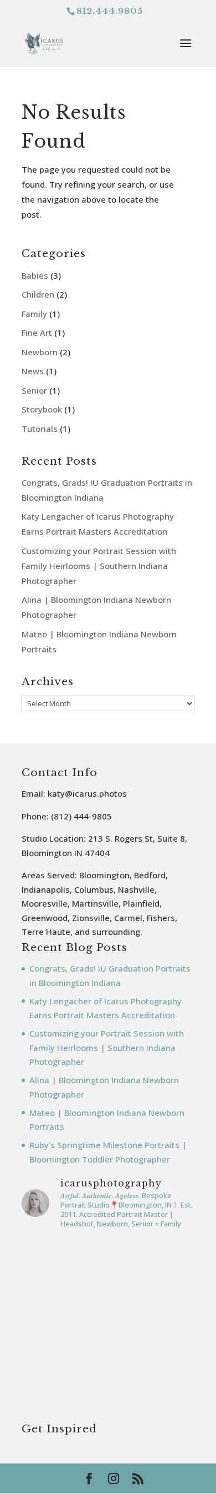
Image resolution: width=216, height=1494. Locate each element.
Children (38, 294)
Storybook (42, 409)
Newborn (40, 352)
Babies (35, 275)
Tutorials (40, 428)
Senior (34, 390)
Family (34, 313)
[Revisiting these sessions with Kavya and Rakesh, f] (108, 1290)
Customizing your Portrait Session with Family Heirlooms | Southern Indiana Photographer (99, 565)
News (33, 370)
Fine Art (37, 332)
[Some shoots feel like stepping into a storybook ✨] (108, 1393)
